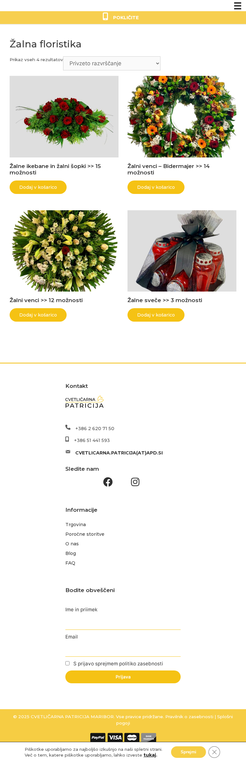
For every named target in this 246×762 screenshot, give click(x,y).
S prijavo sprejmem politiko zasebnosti (117, 664)
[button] (108, 482)
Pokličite (126, 17)
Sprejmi (188, 752)
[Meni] (238, 5)
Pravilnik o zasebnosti (188, 716)
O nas (72, 544)
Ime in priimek (81, 609)
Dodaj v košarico (38, 187)
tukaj (150, 755)
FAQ (70, 563)
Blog (70, 553)
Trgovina (75, 524)
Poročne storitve (84, 534)
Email (71, 637)
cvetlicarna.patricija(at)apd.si (119, 453)
